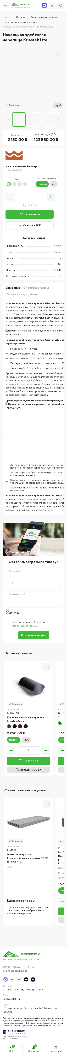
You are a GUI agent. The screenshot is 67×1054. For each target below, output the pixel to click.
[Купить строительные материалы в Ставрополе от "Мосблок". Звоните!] (22, 956)
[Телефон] (52, 5)
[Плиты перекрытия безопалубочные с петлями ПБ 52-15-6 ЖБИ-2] (28, 822)
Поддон (42, 184)
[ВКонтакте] (12, 979)
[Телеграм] (19, 979)
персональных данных (25, 625)
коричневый (14, 184)
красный (9, 184)
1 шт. (26, 739)
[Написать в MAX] (5, 979)
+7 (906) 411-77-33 (13, 989)
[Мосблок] (20, 5)
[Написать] (44, 5)
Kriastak (57, 245)
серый (20, 184)
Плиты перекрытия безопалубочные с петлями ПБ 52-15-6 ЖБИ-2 (28, 858)
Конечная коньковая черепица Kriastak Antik (25, 719)
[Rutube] (33, 979)
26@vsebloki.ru (11, 998)
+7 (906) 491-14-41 (34, 989)
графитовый (26, 726)
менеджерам (24, 913)
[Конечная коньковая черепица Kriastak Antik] (28, 684)
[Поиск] (60, 5)
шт (53, 184)
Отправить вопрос (33, 635)
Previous (9, 119)
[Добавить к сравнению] (59, 53)
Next (58, 119)
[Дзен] (26, 979)
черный (25, 184)
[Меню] (5, 4)
